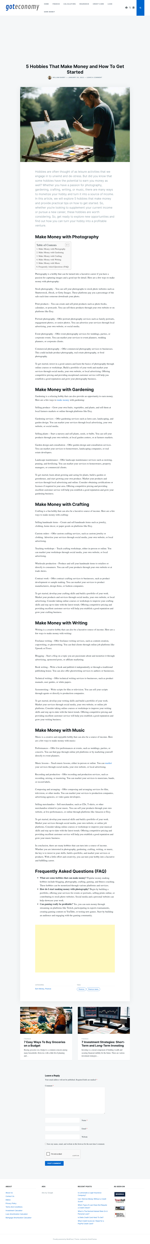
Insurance (84, 4)
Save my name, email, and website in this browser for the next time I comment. (76, 1144)
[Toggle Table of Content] (66, 245)
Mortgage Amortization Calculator (18, 1218)
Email (84, 1128)
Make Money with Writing (50, 259)
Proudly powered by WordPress (63, 1239)
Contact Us (10, 1196)
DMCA (8, 1200)
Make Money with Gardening (51, 252)
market (108, 763)
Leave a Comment (94, 77)
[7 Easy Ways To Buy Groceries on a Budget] (46, 1020)
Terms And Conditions (14, 1207)
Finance (56, 4)
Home (46, 4)
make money (63, 399)
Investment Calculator (14, 1210)
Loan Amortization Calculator (17, 1214)
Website (85, 1137)
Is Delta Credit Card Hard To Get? (90, 1217)
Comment (49, 1085)
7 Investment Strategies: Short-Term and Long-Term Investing (103, 1043)
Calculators (70, 4)
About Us (9, 1193)
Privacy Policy (11, 1203)
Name (85, 1120)
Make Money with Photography (52, 248)
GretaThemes (92, 1239)
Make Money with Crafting (50, 256)
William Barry (59, 77)
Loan (110, 4)
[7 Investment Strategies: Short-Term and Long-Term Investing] (104, 1020)
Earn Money (49, 12)
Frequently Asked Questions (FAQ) (54, 266)
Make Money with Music (49, 263)
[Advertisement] (75, 39)
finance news (93, 989)
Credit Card (98, 4)
